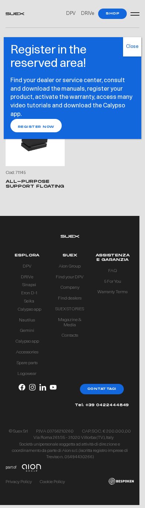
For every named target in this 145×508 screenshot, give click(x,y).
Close (132, 47)
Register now (36, 127)
